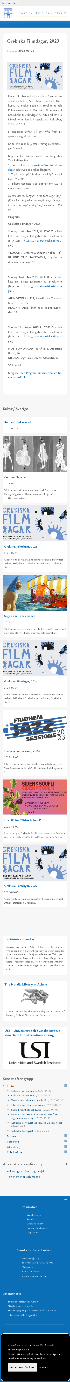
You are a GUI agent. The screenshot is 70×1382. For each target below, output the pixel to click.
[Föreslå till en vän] (60, 58)
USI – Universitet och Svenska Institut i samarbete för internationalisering (33, 1032)
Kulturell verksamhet (17, 422)
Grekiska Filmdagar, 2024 (20, 681)
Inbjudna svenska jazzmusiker (36, 1105)
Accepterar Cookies (22, 1367)
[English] (4, 4)
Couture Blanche (15, 477)
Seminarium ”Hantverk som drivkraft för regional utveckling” (35, 1116)
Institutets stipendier (19, 939)
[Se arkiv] (65, 1085)
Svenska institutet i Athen (23, 1301)
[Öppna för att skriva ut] (54, 58)
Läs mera (43, 1367)
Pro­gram (31, 373)
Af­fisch (21, 377)
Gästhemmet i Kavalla (20, 1306)
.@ (31, 1258)
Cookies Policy (35, 1223)
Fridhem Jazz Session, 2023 (22, 751)
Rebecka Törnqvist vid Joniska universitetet (37, 1124)
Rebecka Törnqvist (30, 1131)
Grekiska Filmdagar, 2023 (20, 886)
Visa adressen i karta (34, 1276)
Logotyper (33, 1232)
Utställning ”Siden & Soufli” (23, 820)
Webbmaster (34, 1215)
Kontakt (31, 1219)
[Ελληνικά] (10, 4)
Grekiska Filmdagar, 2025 (20, 546)
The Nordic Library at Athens (26, 984)
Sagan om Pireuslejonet (19, 616)
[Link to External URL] (35, 997)
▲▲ (66, 1199)
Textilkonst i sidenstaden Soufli (37, 1100)
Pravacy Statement (37, 1228)
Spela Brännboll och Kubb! (34, 1109)
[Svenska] (15, 4)
